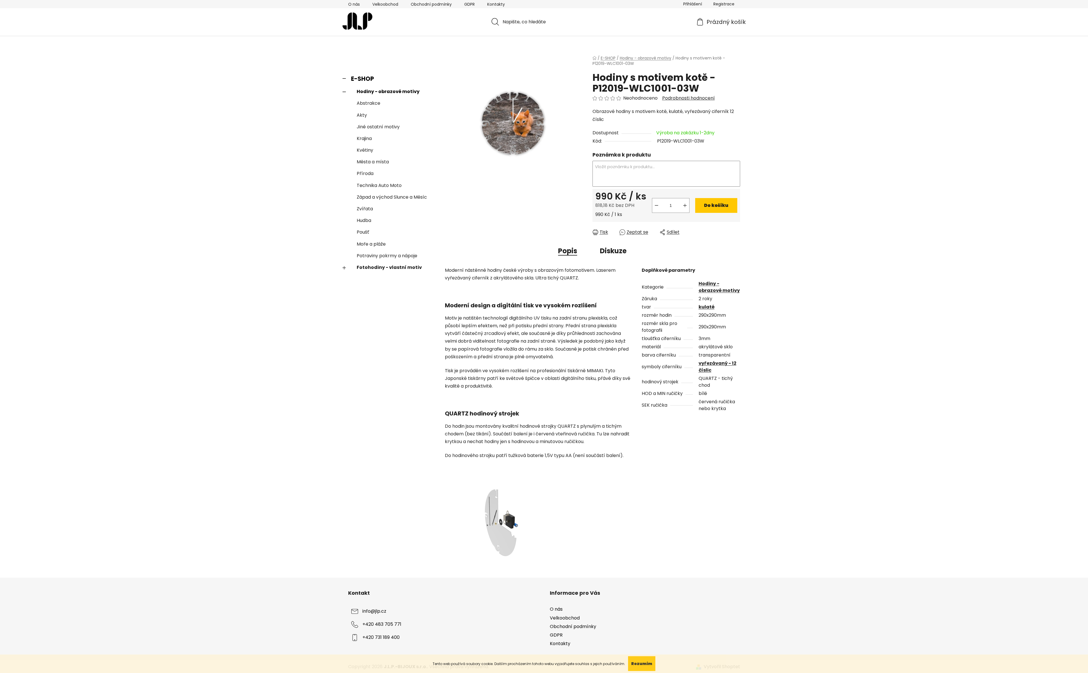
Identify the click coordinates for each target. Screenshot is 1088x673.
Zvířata (365, 208)
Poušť (363, 232)
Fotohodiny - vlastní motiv (389, 267)
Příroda (365, 173)
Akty (362, 115)
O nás (354, 4)
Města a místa (373, 162)
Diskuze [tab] (613, 251)
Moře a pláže (371, 244)
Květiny (365, 150)
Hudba (364, 220)
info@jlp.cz (374, 611)
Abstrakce (368, 103)
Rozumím (641, 663)
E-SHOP (362, 79)
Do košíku (716, 205)
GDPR (469, 4)
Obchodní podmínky (431, 4)
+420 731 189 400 (381, 637)
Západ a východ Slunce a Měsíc (392, 197)
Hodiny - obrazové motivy (388, 91)
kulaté (707, 307)
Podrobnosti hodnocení (688, 98)
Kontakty (496, 4)
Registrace (723, 4)
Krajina (364, 138)
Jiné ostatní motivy (378, 127)
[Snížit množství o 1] (656, 205)
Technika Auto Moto (379, 185)
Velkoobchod (385, 4)
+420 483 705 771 (381, 624)
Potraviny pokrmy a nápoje (387, 255)
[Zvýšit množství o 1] (685, 205)
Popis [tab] (567, 251)
